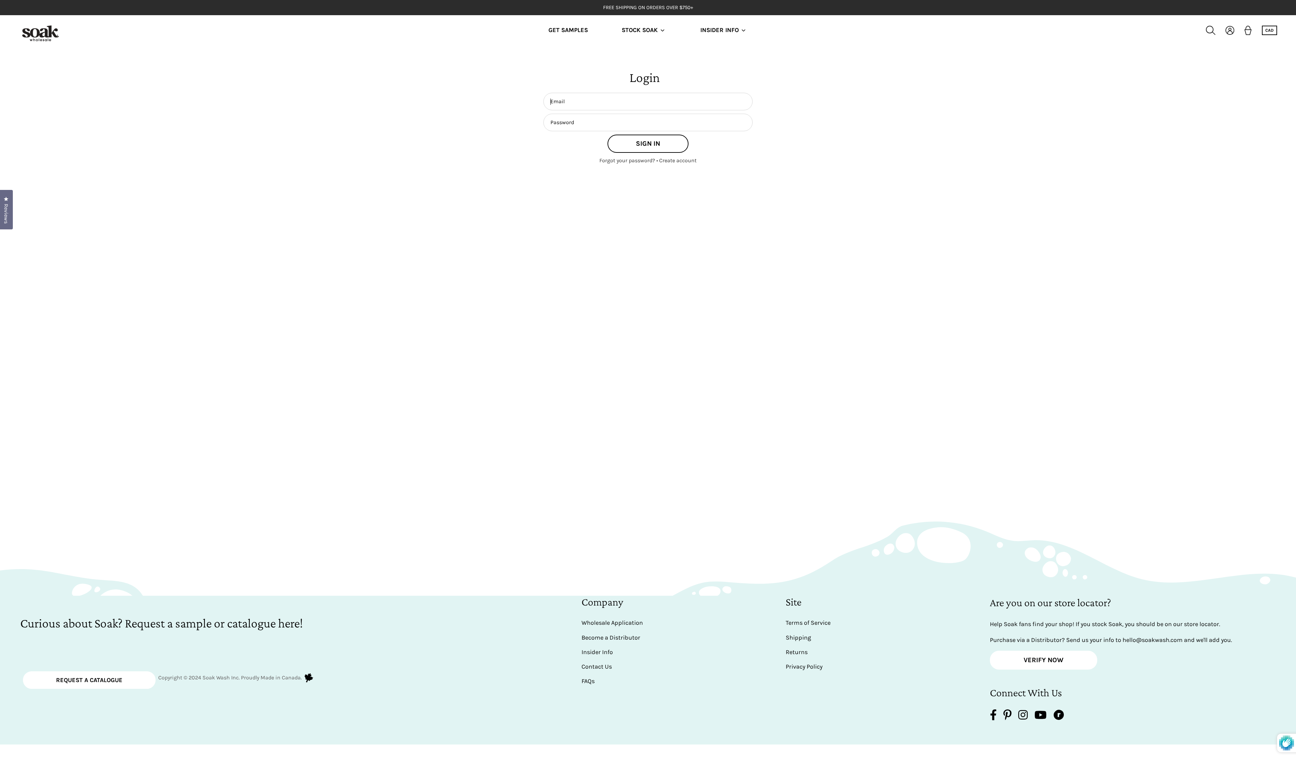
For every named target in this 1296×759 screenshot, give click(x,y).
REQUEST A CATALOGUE (89, 680)
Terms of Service (808, 622)
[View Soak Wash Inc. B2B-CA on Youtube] (1040, 716)
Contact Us (597, 666)
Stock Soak (640, 30)
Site (794, 602)
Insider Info (719, 30)
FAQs (588, 681)
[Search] (1211, 30)
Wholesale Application (612, 622)
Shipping (798, 637)
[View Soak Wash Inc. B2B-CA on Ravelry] (1058, 716)
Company (602, 602)
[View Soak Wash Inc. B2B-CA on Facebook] (993, 716)
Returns (797, 652)
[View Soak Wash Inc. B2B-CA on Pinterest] (1007, 716)
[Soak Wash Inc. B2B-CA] (40, 30)
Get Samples (568, 30)
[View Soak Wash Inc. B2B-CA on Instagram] (1023, 716)
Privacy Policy (804, 666)
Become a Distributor (611, 637)
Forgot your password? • (629, 160)
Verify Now (1043, 660)
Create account (678, 160)
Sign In (648, 143)
